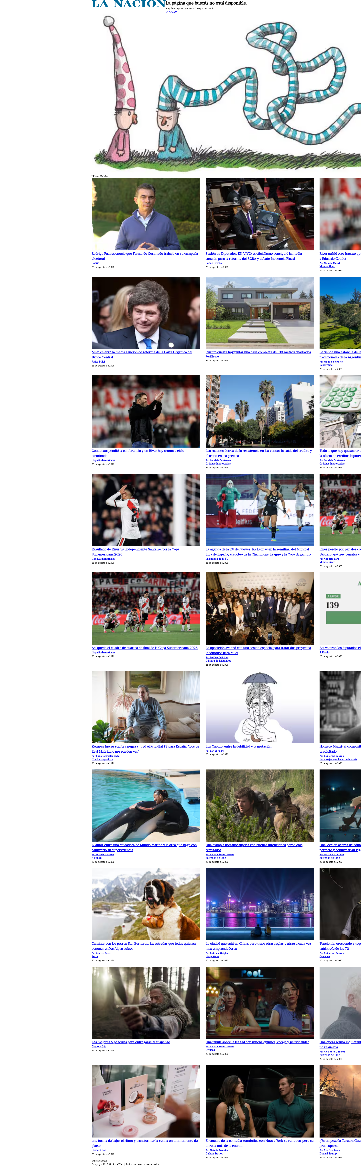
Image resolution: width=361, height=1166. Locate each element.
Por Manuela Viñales (331, 361)
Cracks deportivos (102, 759)
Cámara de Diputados (218, 661)
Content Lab (99, 1046)
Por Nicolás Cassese (103, 854)
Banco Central (214, 263)
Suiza (95, 956)
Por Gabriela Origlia (217, 953)
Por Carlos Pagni (215, 750)
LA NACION (172, 11)
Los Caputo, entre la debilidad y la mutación (238, 746)
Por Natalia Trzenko (217, 1150)
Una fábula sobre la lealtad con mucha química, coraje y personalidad (257, 1042)
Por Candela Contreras (218, 460)
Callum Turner (214, 1153)
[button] (146, 214)
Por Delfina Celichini (217, 657)
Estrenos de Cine (216, 858)
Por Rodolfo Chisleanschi (106, 755)
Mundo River (327, 266)
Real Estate (212, 356)
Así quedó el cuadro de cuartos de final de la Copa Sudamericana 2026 (145, 648)
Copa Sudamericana (103, 460)
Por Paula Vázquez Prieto (220, 854)
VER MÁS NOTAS (99, 1161)
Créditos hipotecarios (218, 464)
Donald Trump (328, 1153)
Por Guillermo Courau (332, 755)
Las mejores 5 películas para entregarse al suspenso (131, 1042)
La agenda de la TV (217, 559)
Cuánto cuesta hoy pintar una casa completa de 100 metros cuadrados (258, 352)
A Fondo (324, 652)
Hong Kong (212, 956)
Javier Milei (98, 362)
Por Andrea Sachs (101, 953)
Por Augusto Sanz (329, 558)
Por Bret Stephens (330, 1150)
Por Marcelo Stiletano (332, 854)
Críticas (210, 1050)
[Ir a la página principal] (129, 6)
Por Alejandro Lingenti (332, 1051)
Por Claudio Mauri (330, 263)
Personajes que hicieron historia (338, 759)
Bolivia (95, 263)
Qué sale (325, 956)
